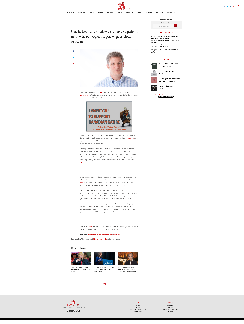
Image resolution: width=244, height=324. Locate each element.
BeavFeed (129, 13)
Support (149, 13)
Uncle (115, 234)
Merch (139, 13)
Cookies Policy (138, 311)
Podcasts (81, 13)
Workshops (171, 13)
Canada (131, 138)
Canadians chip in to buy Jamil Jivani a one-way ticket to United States (165, 45)
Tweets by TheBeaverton (160, 95)
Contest (138, 305)
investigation (85, 95)
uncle (102, 92)
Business (109, 13)
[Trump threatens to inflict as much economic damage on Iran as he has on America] (81, 258)
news (90, 227)
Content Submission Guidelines (171, 309)
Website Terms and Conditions (138, 309)
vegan (120, 234)
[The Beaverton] (10, 6)
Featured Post (92, 234)
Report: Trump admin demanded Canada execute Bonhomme (165, 41)
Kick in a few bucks (100, 239)
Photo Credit (83, 88)
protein (83, 162)
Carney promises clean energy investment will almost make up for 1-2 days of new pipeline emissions (127, 269)
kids (92, 206)
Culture (120, 13)
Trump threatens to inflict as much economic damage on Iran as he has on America (80, 269)
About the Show (171, 305)
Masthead (170, 307)
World (91, 13)
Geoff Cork (86, 44)
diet (81, 182)
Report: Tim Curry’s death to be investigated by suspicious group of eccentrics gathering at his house (166, 51)
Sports (100, 13)
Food (72, 28)
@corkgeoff (95, 44)
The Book (159, 13)
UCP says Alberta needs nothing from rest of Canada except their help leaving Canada (104, 269)
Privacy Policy (138, 313)
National (70, 13)
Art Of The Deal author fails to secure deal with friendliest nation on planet (166, 37)
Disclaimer (138, 307)
